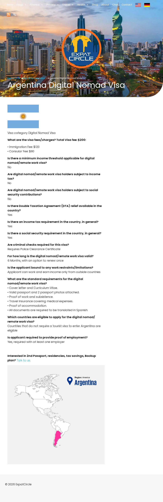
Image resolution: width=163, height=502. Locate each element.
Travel (66, 5)
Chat (115, 5)
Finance (35, 5)
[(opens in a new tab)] (8, 14)
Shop (95, 5)
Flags (20, 5)
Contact (127, 5)
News (10, 5)
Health (81, 5)
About (105, 5)
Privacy (51, 5)
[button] (14, 14)
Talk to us (23, 360)
